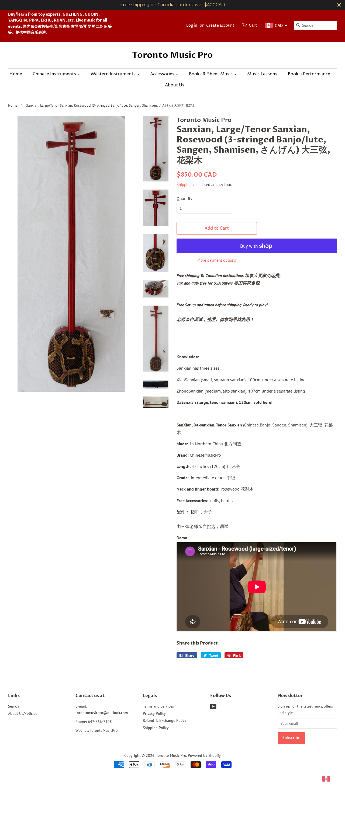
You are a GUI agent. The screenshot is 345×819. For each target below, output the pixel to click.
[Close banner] (339, 5)
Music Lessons (262, 74)
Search (13, 706)
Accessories (162, 74)
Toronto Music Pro (172, 55)
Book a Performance (309, 74)
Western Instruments (114, 74)
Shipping (184, 184)
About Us (174, 85)
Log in (191, 25)
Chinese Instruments (55, 74)
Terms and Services (158, 706)
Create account (220, 25)
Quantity (184, 198)
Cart (253, 25)
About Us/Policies (22, 713)
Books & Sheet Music (211, 74)
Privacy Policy (154, 713)
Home (15, 74)
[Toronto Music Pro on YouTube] (213, 707)
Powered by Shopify (204, 755)
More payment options (216, 260)
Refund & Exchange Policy (164, 720)
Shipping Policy (156, 727)
